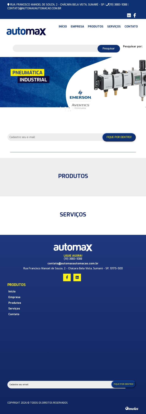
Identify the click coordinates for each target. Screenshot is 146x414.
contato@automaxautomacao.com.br (34, 8)
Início (63, 26)
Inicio (12, 291)
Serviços (114, 26)
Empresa (77, 26)
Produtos (95, 26)
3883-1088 (75, 259)
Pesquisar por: (133, 46)
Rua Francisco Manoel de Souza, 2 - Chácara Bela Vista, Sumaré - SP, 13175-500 (73, 268)
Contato (131, 26)
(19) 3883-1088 (118, 4)
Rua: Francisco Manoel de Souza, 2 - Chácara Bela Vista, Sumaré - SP (57, 4)
